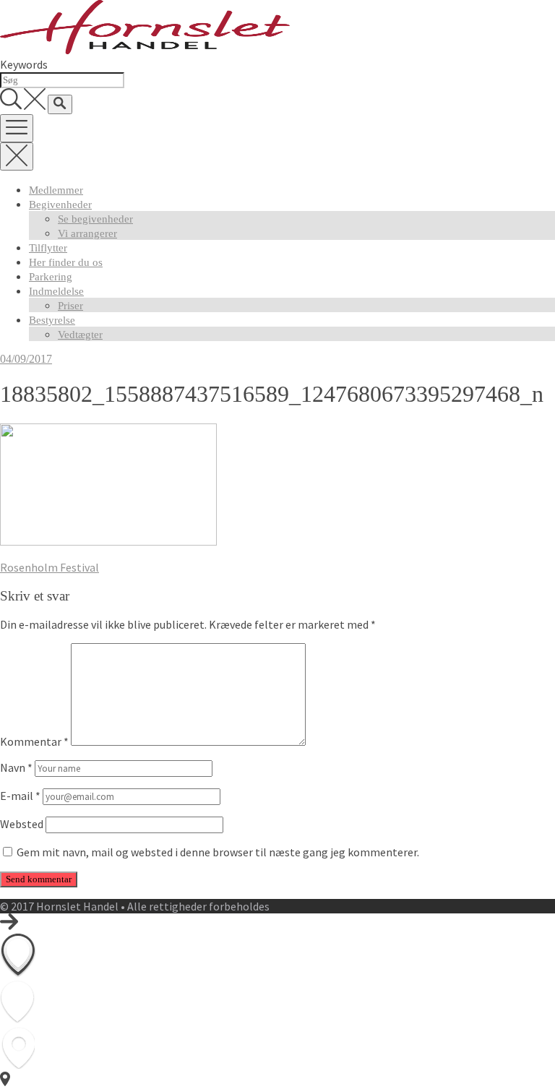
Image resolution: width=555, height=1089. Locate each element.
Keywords (24, 64)
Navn (16, 767)
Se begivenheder (95, 219)
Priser (70, 305)
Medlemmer (56, 190)
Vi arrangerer (87, 233)
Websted (21, 824)
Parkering (50, 277)
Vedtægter (80, 334)
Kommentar (34, 741)
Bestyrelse (52, 320)
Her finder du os (66, 262)
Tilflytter (48, 248)
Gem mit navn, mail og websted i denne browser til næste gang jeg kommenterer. (218, 852)
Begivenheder (60, 204)
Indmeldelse (56, 291)
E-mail (20, 795)
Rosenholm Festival (49, 567)
